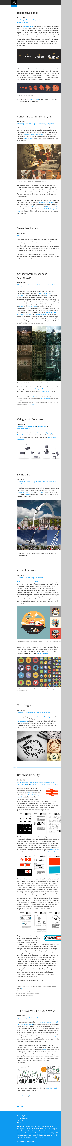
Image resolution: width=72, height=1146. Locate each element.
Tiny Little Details (44, 20)
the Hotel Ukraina (45, 398)
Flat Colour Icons (27, 570)
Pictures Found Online (49, 285)
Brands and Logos (31, 20)
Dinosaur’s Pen (27, 138)
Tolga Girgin (24, 705)
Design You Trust (32, 306)
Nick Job (30, 793)
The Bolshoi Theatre (51, 312)
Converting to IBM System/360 (34, 116)
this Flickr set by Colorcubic (46, 202)
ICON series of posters (41, 582)
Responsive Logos (27, 13)
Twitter (19, 1122)
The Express (34, 990)
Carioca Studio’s (45, 391)
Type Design (55, 784)
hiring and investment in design (33, 134)
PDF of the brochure (36, 207)
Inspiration (51, 124)
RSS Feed (20, 1120)
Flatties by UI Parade (42, 653)
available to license (32, 852)
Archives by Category (23, 1118)
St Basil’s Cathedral (40, 314)
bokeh (44, 1049)
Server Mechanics (27, 228)
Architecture (29, 285)
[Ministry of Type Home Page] (14, 3)
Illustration (38, 285)
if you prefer (32, 1096)
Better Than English (51, 1088)
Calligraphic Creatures (30, 419)
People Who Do (42, 426)
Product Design (30, 578)
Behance (21, 306)
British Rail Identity (28, 775)
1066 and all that (22, 1096)
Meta (18, 235)
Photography (42, 124)
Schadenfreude (52, 1037)
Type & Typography (22, 22)
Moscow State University (24, 314)
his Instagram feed (22, 721)
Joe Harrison (24, 69)
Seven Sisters (36, 397)
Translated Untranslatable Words (36, 1010)
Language (40, 1018)
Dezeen (27, 494)
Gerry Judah (39, 492)
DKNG (19, 582)
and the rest (30, 404)
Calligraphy (20, 426)
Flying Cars (23, 474)
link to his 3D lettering (43, 717)
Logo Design (20, 20)
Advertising (20, 124)
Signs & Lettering (31, 426)
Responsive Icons (33, 99)
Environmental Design (23, 482)
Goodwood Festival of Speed (25, 492)
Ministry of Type (29, 1141)
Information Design (23, 784)
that (47, 295)
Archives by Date (22, 1116)
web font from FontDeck (50, 852)
